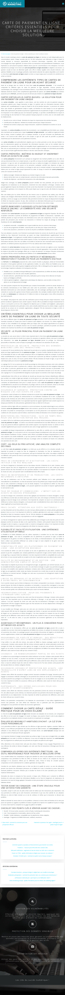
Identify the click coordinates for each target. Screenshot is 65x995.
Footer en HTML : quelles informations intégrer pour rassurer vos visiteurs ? (32, 853)
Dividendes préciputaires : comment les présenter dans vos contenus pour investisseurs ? (32, 875)
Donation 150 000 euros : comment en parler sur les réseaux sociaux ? (32, 856)
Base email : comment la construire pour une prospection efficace (15, 823)
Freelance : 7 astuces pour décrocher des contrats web (33, 847)
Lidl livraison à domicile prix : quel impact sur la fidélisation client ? (32, 878)
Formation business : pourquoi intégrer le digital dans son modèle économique (32, 872)
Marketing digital (6, 54)
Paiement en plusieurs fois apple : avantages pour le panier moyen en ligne (48, 823)
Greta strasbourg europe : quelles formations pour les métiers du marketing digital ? (32, 880)
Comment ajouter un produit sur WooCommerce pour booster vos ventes (32, 845)
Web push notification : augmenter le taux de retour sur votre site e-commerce (32, 850)
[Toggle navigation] (63, 4)
